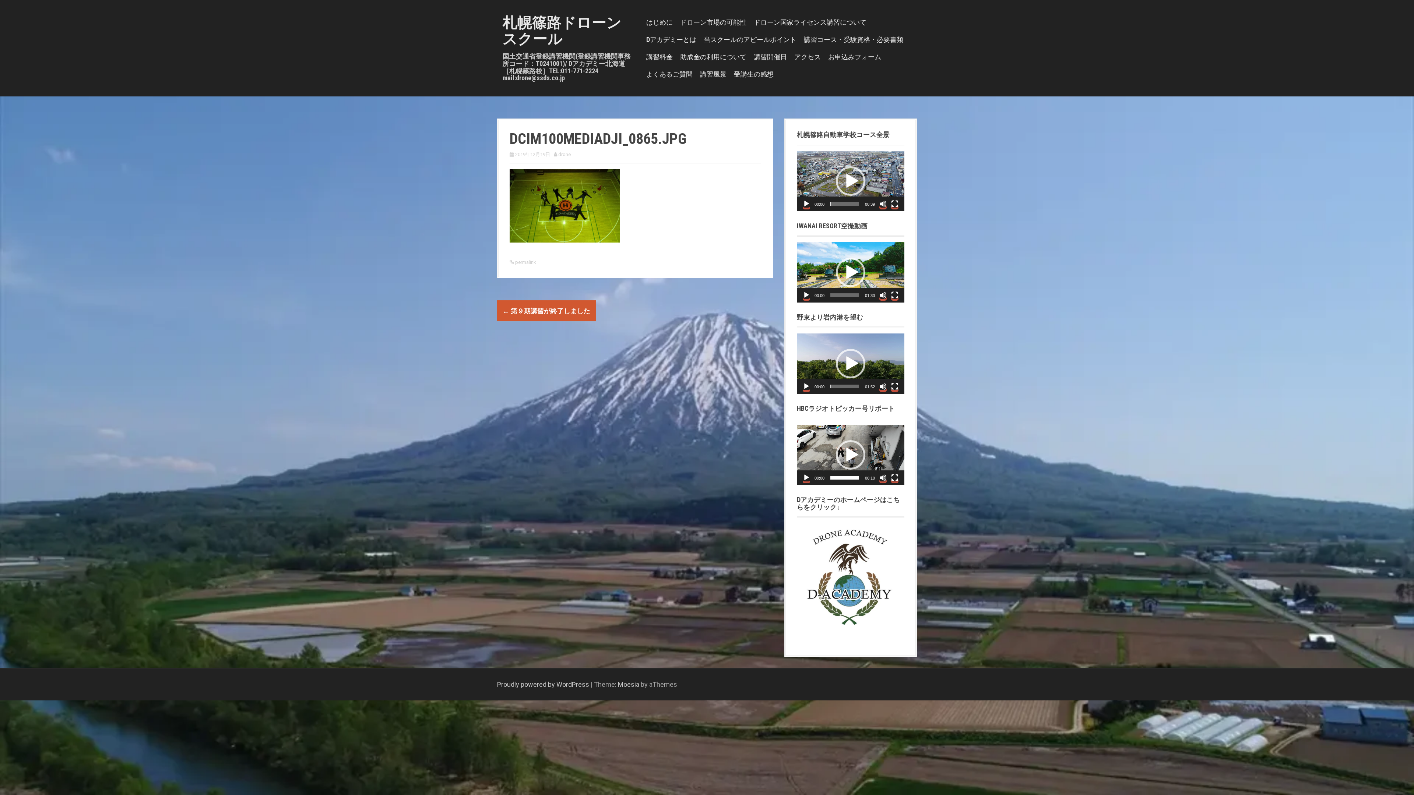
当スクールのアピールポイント (750, 39)
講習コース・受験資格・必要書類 (853, 39)
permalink (525, 262)
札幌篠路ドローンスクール (562, 30)
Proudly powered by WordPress (543, 684)
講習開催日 (770, 57)
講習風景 (713, 74)
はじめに (659, 22)
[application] (850, 181)
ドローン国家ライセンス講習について (810, 22)
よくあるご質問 (669, 74)
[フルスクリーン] (894, 204)
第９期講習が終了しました (546, 311)
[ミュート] (883, 204)
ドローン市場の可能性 (713, 22)
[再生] (806, 204)
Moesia (628, 684)
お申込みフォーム (854, 57)
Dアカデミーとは (671, 39)
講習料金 (659, 57)
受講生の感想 (754, 74)
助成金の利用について (713, 57)
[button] (850, 181)
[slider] (844, 204)
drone (564, 154)
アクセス (807, 57)
